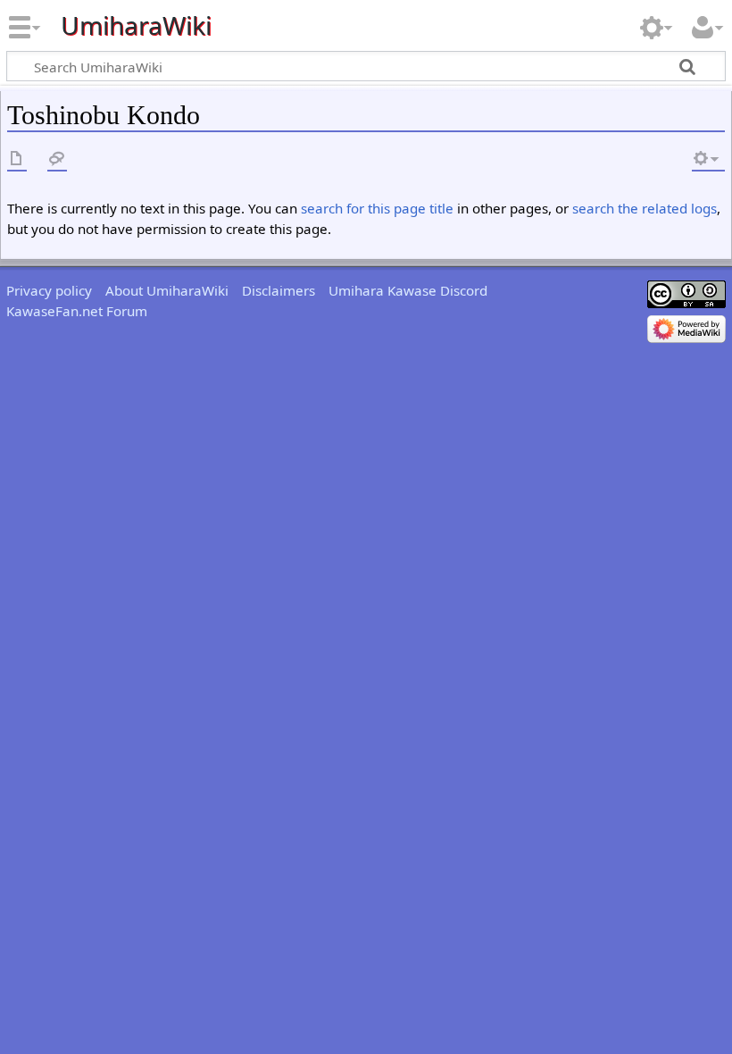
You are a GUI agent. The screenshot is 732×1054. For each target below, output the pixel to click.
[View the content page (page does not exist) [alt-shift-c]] (17, 159)
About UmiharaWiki (167, 290)
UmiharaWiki (136, 26)
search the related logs (644, 208)
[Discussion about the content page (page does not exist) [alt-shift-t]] (57, 159)
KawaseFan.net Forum (76, 311)
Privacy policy (49, 290)
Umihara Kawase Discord (408, 290)
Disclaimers (278, 290)
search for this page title (377, 208)
